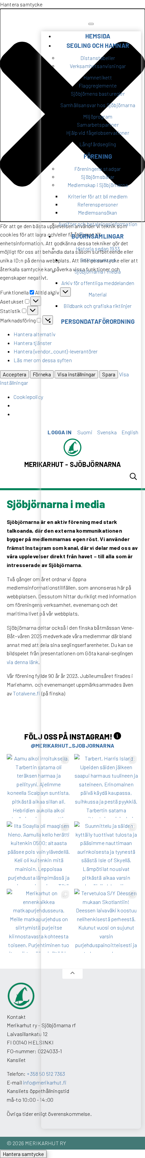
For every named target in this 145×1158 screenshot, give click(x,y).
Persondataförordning (98, 321)
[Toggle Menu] (91, 24)
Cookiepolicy (28, 397)
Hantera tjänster (32, 343)
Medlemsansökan (97, 213)
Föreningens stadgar (98, 169)
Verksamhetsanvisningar (98, 66)
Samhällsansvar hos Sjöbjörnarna (97, 105)
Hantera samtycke (23, 1154)
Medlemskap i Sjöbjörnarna (98, 185)
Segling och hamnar (97, 45)
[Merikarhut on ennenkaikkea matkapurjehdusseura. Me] (39, 921)
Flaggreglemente (98, 86)
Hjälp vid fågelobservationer (97, 133)
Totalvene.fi (26, 693)
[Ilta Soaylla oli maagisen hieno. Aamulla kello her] (39, 853)
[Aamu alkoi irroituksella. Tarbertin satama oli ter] (39, 786)
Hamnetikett (98, 77)
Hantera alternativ (34, 334)
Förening (98, 156)
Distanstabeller (98, 58)
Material (98, 294)
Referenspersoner (98, 204)
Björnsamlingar (97, 236)
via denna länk (22, 662)
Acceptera (14, 374)
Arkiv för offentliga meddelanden (97, 283)
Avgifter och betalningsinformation (97, 224)
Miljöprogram (97, 117)
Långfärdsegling (98, 144)
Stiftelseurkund (97, 260)
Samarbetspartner (98, 125)
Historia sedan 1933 (98, 249)
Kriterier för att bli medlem (97, 196)
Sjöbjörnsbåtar (97, 177)
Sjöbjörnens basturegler (98, 94)
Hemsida (97, 36)
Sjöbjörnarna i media (98, 272)
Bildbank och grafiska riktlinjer (98, 306)
